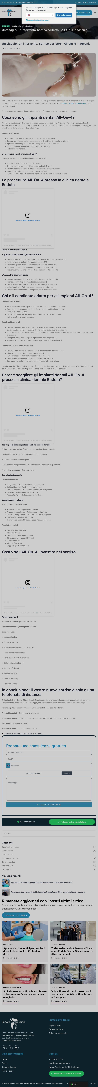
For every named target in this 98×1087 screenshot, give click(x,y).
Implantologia (7, 866)
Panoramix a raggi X (34, 773)
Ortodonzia (6, 869)
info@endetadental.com (59, 1063)
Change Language (64, 15)
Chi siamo (78, 2)
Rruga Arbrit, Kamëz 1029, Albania (64, 1067)
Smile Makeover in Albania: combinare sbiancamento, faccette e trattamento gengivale (25, 994)
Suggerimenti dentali (10, 858)
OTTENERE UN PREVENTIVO (49, 805)
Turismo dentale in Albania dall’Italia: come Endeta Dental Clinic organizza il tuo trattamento (48, 892)
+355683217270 (56, 1059)
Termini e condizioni (90, 1083)
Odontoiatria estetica (10, 847)
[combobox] (8, 765)
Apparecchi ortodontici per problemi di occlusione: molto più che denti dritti (41, 882)
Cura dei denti (7, 851)
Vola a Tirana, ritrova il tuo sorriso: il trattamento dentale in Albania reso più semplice (71, 994)
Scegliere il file (66, 773)
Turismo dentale (8, 862)
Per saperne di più (11, 958)
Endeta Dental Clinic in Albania (73, 103)
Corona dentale (8, 855)
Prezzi (4, 1063)
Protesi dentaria (56, 1029)
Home (4, 1059)
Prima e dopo (8, 1071)
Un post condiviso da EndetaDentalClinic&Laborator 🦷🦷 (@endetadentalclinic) (28, 245)
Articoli (85, 2)
